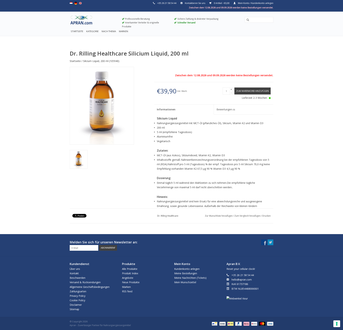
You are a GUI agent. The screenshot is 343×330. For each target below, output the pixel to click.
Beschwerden (77, 277)
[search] (259, 19)
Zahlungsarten (78, 291)
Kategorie (92, 31)
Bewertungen (226, 109)
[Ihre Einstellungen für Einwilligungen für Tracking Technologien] (336, 323)
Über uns (75, 269)
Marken (123, 31)
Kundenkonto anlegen (187, 269)
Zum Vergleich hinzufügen (247, 215)
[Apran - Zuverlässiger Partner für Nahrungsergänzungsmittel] (93, 20)
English (80, 3)
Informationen (166, 109)
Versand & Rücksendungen (85, 282)
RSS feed (127, 291)
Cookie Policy (77, 300)
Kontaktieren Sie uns (195, 3)
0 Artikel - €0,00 (221, 3)
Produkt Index (130, 273)
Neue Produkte (131, 282)
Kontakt (74, 273)
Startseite (77, 31)
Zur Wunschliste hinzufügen (219, 215)
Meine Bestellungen (185, 273)
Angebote (127, 277)
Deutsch (75, 3)
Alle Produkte (129, 269)
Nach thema (109, 31)
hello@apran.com (242, 279)
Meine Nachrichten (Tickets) (190, 277)
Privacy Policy (77, 296)
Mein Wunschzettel (185, 282)
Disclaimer (76, 304)
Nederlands (71, 3)
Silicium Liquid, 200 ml (95, 61)
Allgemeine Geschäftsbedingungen (90, 287)
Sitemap (74, 309)
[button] (246, 20)
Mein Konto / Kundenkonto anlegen (255, 3)
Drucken (266, 215)
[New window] (264, 242)
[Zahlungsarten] (214, 323)
